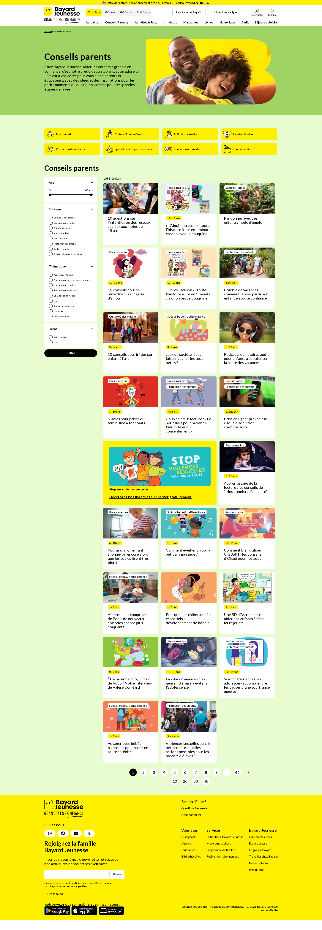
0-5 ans (110, 12)
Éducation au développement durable (72, 280)
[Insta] (50, 833)
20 (185, 781)
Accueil (48, 31)
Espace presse (258, 843)
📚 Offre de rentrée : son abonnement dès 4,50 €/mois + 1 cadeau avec (155, 2)
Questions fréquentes (195, 808)
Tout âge (94, 12)
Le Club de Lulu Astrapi (64, 295)
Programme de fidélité (220, 850)
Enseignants (189, 837)
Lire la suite (55, 894)
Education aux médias (64, 222)
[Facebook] (63, 833)
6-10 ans (126, 12)
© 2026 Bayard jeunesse (262, 906)
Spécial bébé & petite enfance (68, 254)
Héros (172, 22)
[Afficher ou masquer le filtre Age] (92, 182)
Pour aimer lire (61, 233)
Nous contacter (191, 814)
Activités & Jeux (146, 22)
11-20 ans (143, 12)
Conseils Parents (116, 22)
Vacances (58, 311)
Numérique (227, 22)
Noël (56, 301)
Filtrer (71, 353)
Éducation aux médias (64, 285)
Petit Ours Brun (61, 337)
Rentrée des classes (63, 306)
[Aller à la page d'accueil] (62, 22)
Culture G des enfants (64, 217)
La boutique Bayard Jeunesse (224, 837)
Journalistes (189, 850)
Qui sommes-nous (260, 837)
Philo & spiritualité (62, 228)
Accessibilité (269, 910)
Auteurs (186, 843)
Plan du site (256, 869)
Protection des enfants (64, 243)
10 (175, 781)
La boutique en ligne (225, 12)
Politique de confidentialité (227, 906)
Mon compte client (218, 843)
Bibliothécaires (191, 856)
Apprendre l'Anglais (63, 274)
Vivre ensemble (61, 316)
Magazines (190, 22)
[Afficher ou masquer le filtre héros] (92, 328)
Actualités (93, 22)
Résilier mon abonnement (222, 856)
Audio (245, 22)
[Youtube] (76, 833)
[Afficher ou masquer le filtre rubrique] (92, 209)
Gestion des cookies (195, 906)
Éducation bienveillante (65, 290)
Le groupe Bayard (260, 850)
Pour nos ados (60, 238)
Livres (209, 22)
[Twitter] (89, 833)
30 (195, 781)
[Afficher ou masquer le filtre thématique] (92, 266)
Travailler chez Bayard (263, 856)
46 (237, 772)
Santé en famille (61, 249)
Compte (272, 15)
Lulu (55, 342)
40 (206, 781)
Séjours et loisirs (266, 22)
